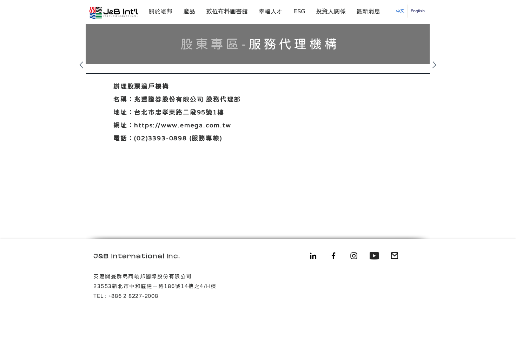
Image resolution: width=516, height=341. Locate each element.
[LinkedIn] (313, 255)
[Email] (394, 255)
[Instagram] (353, 255)
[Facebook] (333, 255)
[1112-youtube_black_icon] (374, 255)
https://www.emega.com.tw (182, 125)
